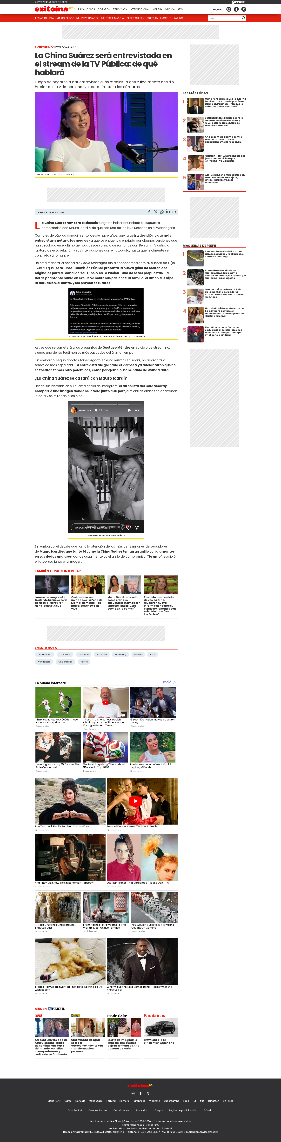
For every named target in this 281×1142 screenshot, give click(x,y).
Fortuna (111, 1101)
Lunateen (213, 1101)
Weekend (154, 1101)
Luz (194, 1101)
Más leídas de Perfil (199, 246)
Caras (68, 1101)
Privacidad (142, 1110)
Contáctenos (121, 1110)
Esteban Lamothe (159, 18)
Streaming (120, 654)
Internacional (140, 9)
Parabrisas (139, 1101)
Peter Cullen (135, 18)
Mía (202, 1101)
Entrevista (102, 654)
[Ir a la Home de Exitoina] (55, 9)
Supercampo (172, 1101)
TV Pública (65, 654)
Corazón (104, 9)
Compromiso (65, 661)
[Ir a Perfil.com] (239, 3)
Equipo (159, 1110)
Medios (138, 654)
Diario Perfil (54, 1101)
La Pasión (84, 654)
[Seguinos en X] (243, 9)
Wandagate (44, 661)
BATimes (228, 1101)
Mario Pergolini (67, 18)
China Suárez (45, 654)
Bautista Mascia (112, 18)
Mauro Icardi (78, 228)
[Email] (174, 212)
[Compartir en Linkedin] (168, 211)
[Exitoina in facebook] (236, 9)
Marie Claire (96, 1101)
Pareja (84, 661)
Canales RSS (75, 1110)
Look (186, 1101)
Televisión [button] (120, 9)
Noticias (80, 1101)
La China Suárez (53, 223)
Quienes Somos (97, 1110)
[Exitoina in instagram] (228, 9)
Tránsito (208, 1110)
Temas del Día (44, 18)
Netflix (157, 9)
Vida (152, 654)
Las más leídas (195, 93)
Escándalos (86, 9)
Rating (178, 18)
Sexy (180, 9)
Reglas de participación (183, 1110)
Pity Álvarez (89, 18)
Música (170, 9)
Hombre (124, 1101)
